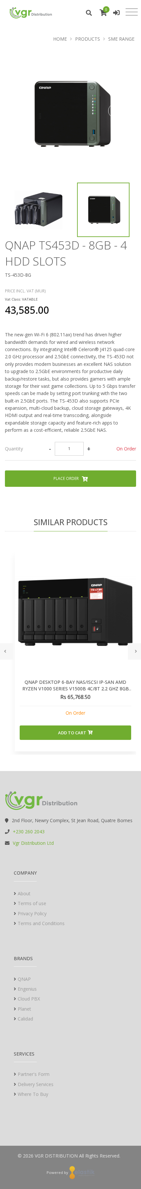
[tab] (70, 449)
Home (60, 39)
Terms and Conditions (41, 923)
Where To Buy (33, 1094)
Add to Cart (72, 733)
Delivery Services (35, 1084)
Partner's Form (34, 1074)
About (24, 893)
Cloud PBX (29, 999)
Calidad (25, 1019)
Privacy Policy (32, 913)
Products (87, 39)
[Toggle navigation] (131, 12)
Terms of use (32, 903)
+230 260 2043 (29, 831)
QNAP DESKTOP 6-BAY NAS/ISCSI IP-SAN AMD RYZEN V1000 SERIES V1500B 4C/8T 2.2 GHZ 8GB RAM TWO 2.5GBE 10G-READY (75, 688)
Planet (24, 1009)
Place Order (66, 478)
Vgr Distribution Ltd (33, 843)
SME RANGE (121, 39)
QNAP (24, 979)
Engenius (27, 989)
